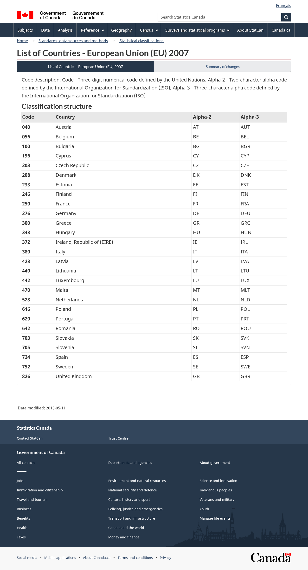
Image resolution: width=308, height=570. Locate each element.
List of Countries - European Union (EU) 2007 (85, 66)
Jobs (20, 480)
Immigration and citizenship (40, 490)
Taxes (21, 537)
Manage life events (215, 518)
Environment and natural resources (137, 480)
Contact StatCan (30, 438)
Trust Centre (118, 438)
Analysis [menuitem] (65, 30)
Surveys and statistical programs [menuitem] (195, 30)
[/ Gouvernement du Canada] (60, 16)
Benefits (23, 518)
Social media (27, 557)
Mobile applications (60, 557)
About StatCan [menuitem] (250, 30)
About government (215, 462)
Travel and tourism (32, 499)
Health (22, 527)
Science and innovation (218, 480)
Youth (204, 509)
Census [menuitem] (146, 30)
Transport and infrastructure (131, 518)
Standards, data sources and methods (73, 40)
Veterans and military (217, 499)
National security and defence (132, 490)
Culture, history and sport (129, 499)
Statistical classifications (141, 40)
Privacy (165, 557)
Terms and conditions (135, 557)
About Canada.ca (96, 557)
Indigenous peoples (216, 490)
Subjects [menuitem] (25, 30)
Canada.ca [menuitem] (281, 30)
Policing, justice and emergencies (135, 509)
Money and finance (123, 537)
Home (22, 40)
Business (24, 509)
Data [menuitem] (45, 30)
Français (283, 5)
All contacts (26, 462)
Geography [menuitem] (121, 30)
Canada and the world (126, 527)
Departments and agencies (130, 462)
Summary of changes (223, 66)
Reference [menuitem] (90, 30)
